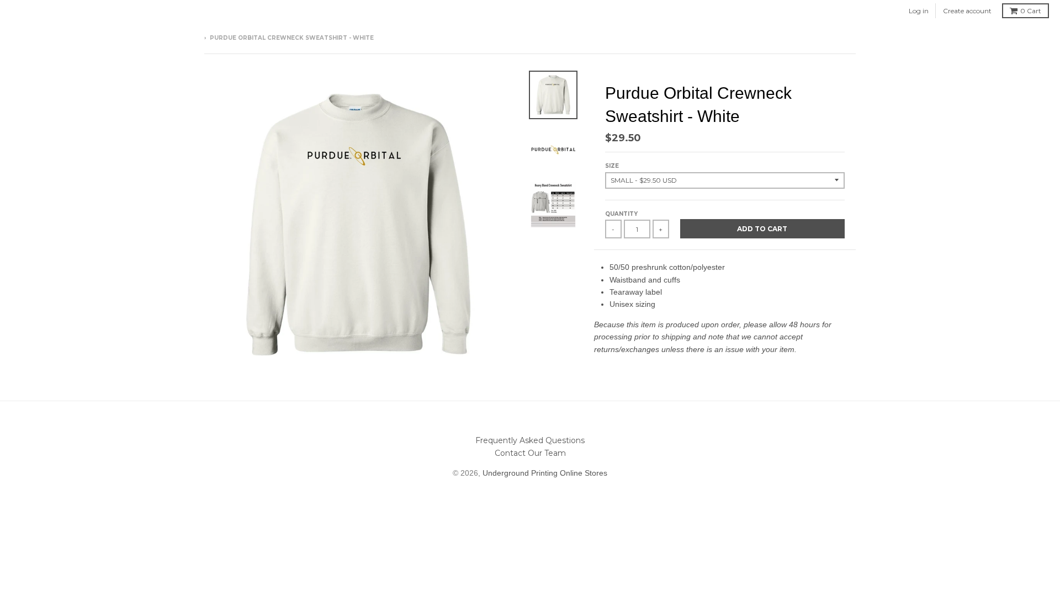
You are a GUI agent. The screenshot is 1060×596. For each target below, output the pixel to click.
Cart (1030, 11)
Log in (919, 11)
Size (612, 165)
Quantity (621, 213)
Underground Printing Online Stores (545, 473)
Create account (967, 11)
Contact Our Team (530, 453)
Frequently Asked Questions (530, 440)
